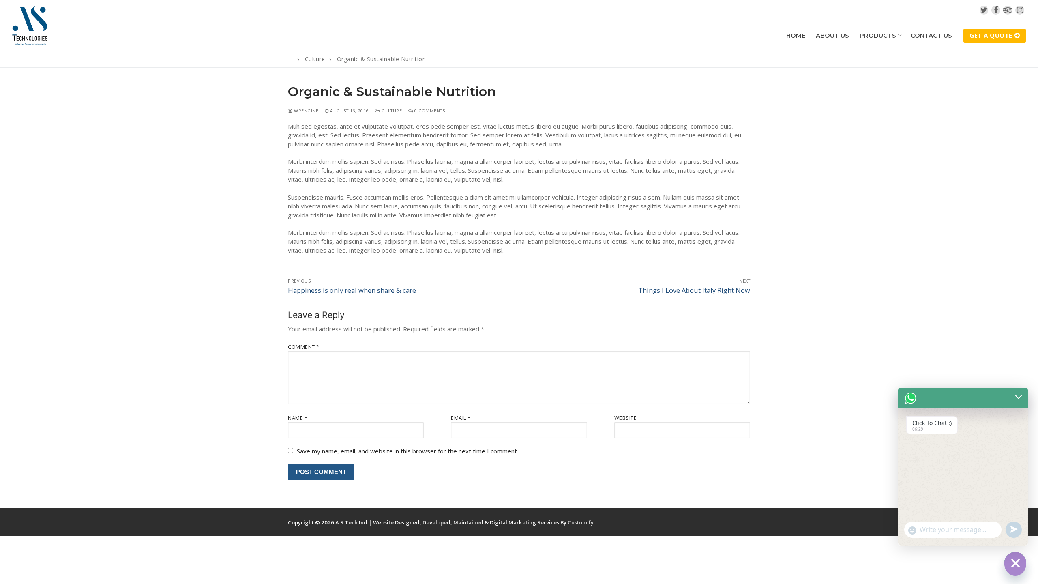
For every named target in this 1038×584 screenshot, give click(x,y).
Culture (391, 110)
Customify (581, 522)
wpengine (305, 110)
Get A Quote (990, 35)
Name (297, 417)
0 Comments (429, 110)
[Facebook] (995, 10)
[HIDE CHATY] (1015, 563)
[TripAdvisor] (1008, 10)
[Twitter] (984, 10)
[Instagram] (1019, 10)
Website (625, 417)
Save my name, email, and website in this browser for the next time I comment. (407, 451)
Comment (304, 346)
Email (461, 417)
